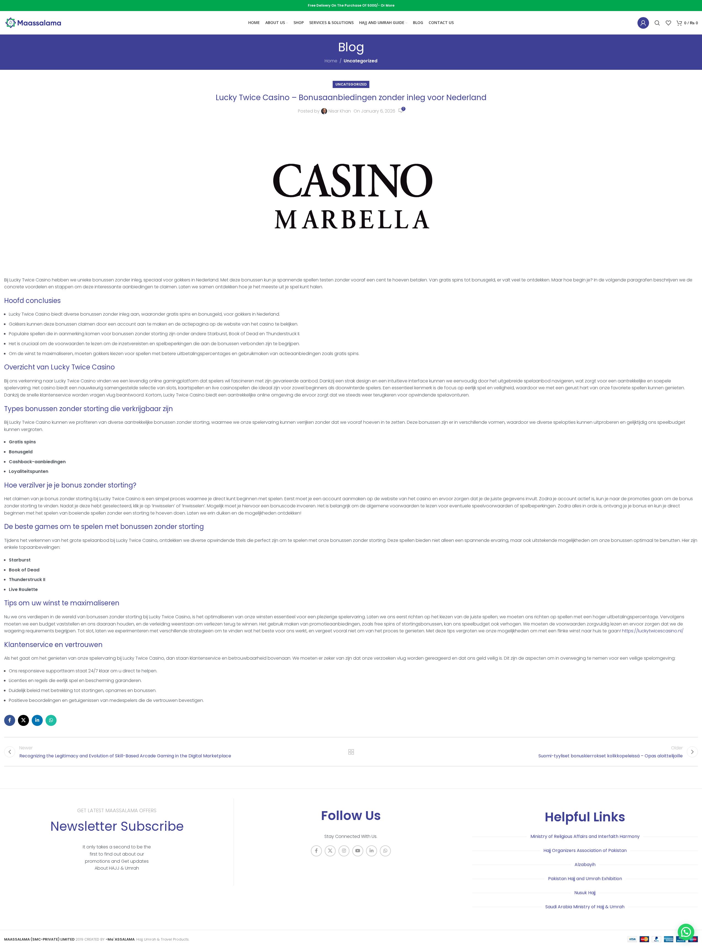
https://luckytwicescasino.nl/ (653, 631)
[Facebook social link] (9, 720)
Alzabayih (585, 864)
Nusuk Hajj (585, 893)
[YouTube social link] (357, 850)
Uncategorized (360, 61)
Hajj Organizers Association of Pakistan (585, 850)
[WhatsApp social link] (51, 720)
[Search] (657, 22)
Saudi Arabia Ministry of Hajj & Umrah (584, 907)
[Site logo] (33, 22)
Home (331, 61)
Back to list (351, 751)
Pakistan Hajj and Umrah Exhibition (585, 878)
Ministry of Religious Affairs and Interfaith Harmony (585, 836)
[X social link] (23, 720)
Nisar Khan (340, 111)
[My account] (643, 22)
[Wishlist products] (668, 22)
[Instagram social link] (343, 850)
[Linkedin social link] (37, 720)
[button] (686, 932)
